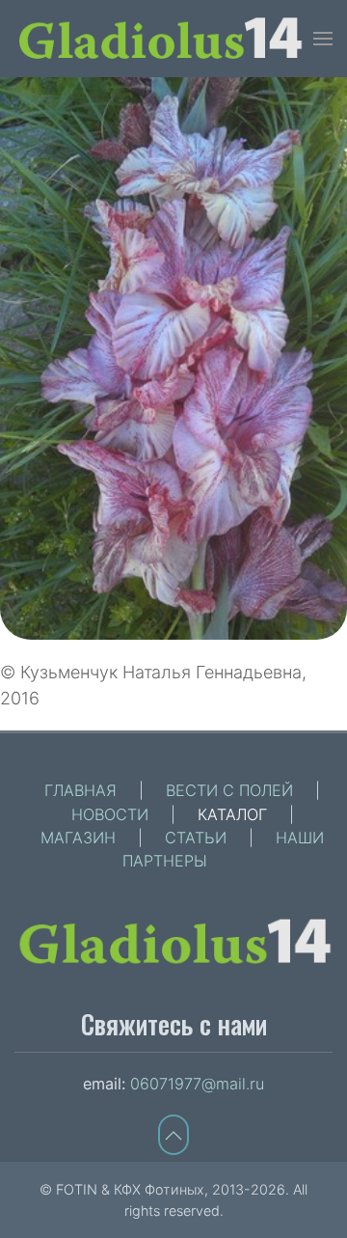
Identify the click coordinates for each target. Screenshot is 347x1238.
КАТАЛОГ (232, 814)
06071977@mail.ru (197, 1083)
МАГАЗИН (78, 837)
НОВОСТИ (109, 814)
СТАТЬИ (196, 837)
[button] (323, 38)
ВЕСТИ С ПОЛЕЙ (229, 790)
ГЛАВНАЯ (80, 790)
